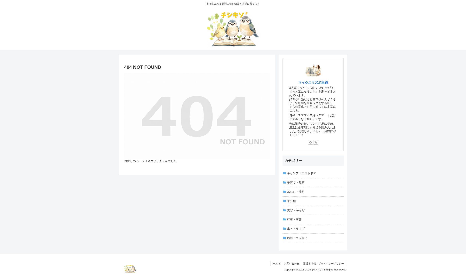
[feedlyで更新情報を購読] (310, 142)
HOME (276, 263)
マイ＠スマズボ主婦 (313, 82)
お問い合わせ (291, 263)
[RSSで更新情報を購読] (315, 142)
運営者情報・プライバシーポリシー (323, 263)
